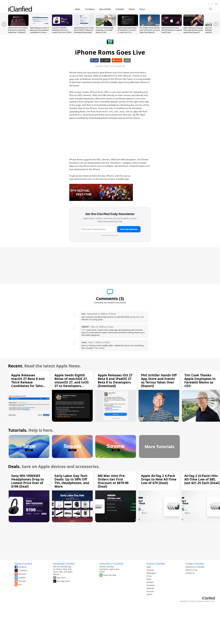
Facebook (22, 567)
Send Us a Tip (191, 570)
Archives (150, 591)
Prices (149, 576)
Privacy (212, 601)
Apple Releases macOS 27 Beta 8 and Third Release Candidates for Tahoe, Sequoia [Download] (39, 31)
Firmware (151, 585)
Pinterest (22, 574)
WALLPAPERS (105, 9)
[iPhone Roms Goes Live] (101, 192)
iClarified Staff (120, 66)
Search (149, 594)
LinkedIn (22, 577)
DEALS (142, 9)
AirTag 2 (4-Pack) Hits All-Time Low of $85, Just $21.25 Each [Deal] (201, 479)
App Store (61, 577)
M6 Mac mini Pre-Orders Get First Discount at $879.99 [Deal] (113, 481)
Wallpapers (151, 573)
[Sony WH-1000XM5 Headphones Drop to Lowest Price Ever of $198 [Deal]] (62, 25)
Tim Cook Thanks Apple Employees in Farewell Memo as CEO (104, 30)
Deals (149, 579)
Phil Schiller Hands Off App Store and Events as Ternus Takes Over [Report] (150, 30)
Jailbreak (150, 588)
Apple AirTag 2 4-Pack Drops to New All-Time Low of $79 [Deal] (158, 479)
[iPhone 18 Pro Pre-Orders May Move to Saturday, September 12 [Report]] (18, 25)
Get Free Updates (129, 229)
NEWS (77, 9)
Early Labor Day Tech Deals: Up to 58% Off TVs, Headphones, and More (71, 481)
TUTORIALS (90, 9)
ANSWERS (119, 9)
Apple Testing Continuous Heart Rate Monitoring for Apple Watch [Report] (193, 30)
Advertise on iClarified (194, 567)
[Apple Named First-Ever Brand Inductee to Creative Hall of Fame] (171, 25)
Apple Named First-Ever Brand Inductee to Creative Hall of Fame (171, 30)
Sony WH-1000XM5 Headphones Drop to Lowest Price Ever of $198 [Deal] (61, 31)
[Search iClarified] (210, 9)
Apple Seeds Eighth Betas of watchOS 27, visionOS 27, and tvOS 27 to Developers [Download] (127, 31)
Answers (150, 582)
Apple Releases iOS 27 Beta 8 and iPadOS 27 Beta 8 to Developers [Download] (84, 30)
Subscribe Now (109, 575)
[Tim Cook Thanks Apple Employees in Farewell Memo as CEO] (106, 25)
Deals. (14, 466)
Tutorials (150, 570)
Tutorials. (17, 430)
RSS (20, 584)
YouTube (22, 581)
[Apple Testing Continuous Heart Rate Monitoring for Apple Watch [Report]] (193, 25)
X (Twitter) (22, 570)
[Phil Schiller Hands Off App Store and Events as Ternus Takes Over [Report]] (150, 25)
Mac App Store (63, 581)
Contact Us (190, 573)
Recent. (15, 366)
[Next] (215, 24)
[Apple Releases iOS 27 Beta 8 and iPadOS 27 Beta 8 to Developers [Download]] (84, 25)
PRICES (132, 9)
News (149, 567)
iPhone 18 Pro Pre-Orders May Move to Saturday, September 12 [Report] (17, 30)
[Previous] (4, 24)
